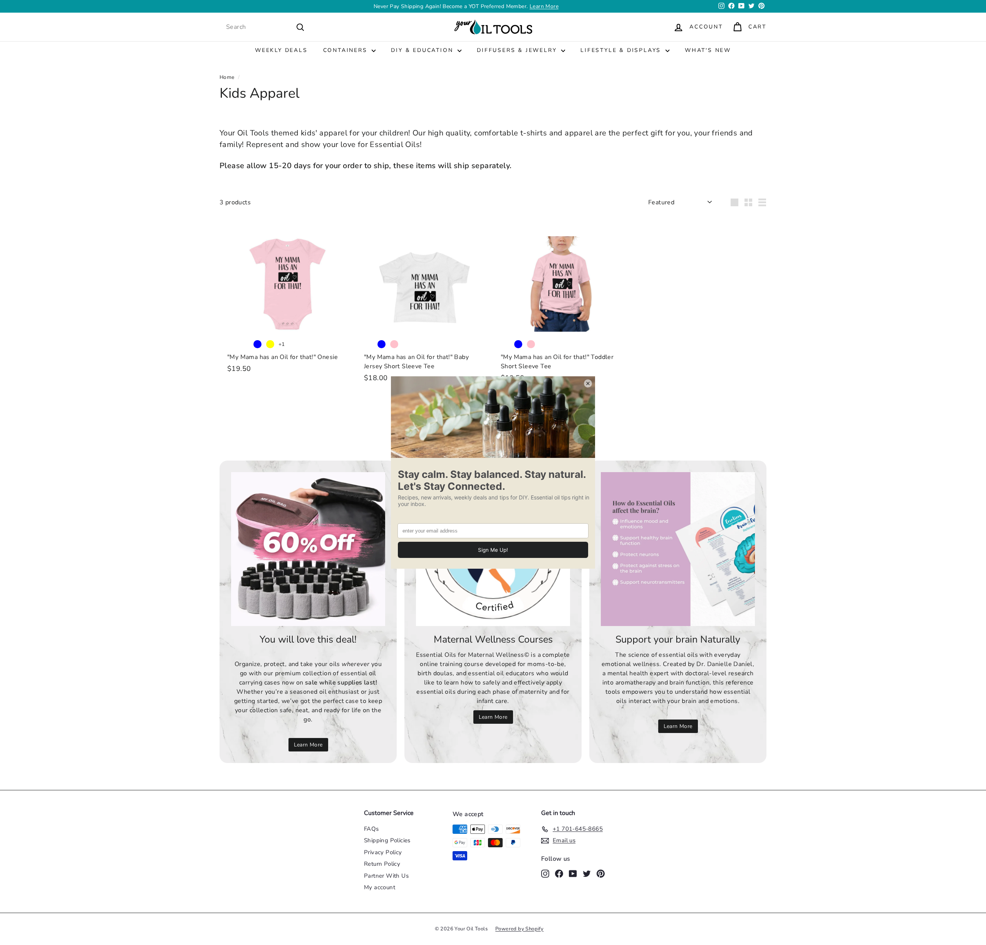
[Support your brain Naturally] (678, 549)
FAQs (371, 829)
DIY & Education (423, 50)
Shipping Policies (387, 840)
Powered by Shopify (519, 928)
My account (379, 887)
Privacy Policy (383, 852)
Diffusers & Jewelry (518, 50)
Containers (346, 50)
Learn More (544, 6)
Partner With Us (386, 876)
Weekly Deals (281, 50)
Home (227, 77)
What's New (708, 50)
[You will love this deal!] (308, 549)
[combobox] (265, 27)
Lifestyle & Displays (622, 50)
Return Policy (382, 864)
